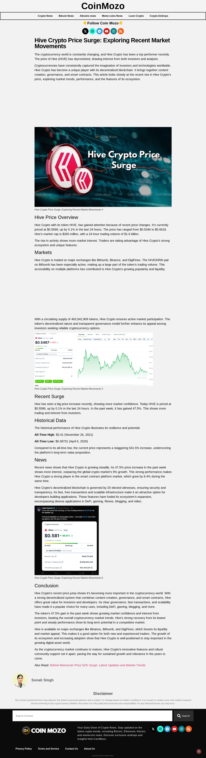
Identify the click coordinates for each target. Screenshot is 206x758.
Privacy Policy (24, 748)
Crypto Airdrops (159, 16)
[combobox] (92, 715)
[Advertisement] (103, 105)
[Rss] (121, 31)
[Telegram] (99, 31)
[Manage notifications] (198, 751)
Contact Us (71, 748)
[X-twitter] (85, 31)
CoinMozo (103, 6)
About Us (89, 748)
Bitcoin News (66, 16)
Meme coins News (112, 16)
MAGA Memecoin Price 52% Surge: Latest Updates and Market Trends (98, 665)
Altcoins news (88, 16)
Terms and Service (48, 748)
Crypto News (45, 16)
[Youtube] (106, 31)
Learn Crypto (136, 16)
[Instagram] (92, 31)
